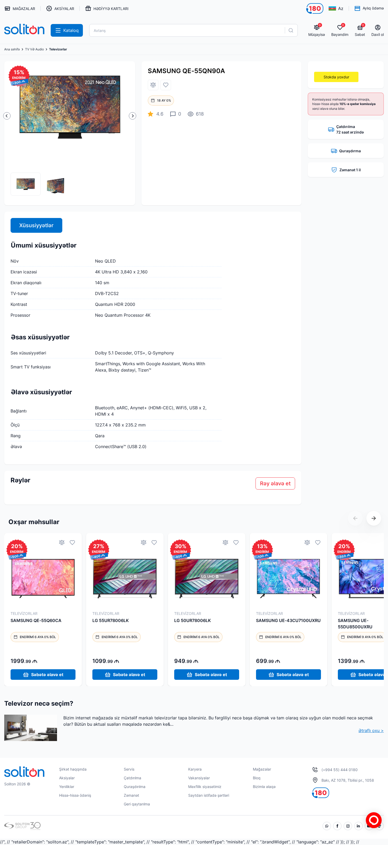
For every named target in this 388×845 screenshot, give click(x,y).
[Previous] (7, 116)
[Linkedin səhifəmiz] (358, 826)
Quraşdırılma (134, 786)
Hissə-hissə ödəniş (75, 795)
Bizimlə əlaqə (264, 786)
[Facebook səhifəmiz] (337, 826)
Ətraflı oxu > (371, 730)
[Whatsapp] (327, 826)
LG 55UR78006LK (110, 620)
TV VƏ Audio (34, 49)
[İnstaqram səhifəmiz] (348, 826)
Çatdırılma (132, 778)
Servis (129, 769)
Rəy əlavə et (275, 483)
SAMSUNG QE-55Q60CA (36, 620)
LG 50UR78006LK (192, 620)
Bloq (257, 778)
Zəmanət (131, 795)
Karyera (195, 769)
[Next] (132, 116)
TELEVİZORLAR (24, 613)
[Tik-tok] (379, 826)
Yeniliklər (66, 786)
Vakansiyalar (199, 778)
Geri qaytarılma (137, 804)
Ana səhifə (12, 49)
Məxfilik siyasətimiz (204, 786)
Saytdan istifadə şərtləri (208, 795)
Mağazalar (262, 769)
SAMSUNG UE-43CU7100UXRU (288, 620)
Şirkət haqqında (73, 769)
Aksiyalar (67, 778)
